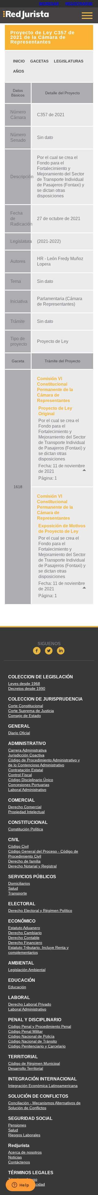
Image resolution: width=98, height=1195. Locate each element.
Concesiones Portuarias (28, 785)
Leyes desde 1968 (24, 683)
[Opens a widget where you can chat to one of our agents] (20, 1185)
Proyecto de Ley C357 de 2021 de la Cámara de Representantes (42, 37)
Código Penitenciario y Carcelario (37, 1046)
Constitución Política (25, 829)
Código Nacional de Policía (31, 1036)
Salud (13, 888)
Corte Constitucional (25, 706)
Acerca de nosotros (25, 1152)
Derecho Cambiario (25, 933)
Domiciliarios (19, 883)
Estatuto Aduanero (24, 928)
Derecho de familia (24, 861)
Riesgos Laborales (24, 1135)
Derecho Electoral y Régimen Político (40, 910)
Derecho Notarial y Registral (32, 866)
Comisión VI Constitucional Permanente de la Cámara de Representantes (55, 389)
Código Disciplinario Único (30, 780)
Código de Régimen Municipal (34, 1063)
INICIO (19, 61)
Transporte (17, 893)
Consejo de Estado (24, 715)
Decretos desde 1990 (26, 688)
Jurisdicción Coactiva (26, 755)
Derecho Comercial (24, 807)
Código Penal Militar (25, 1031)
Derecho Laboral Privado (29, 1004)
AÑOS (18, 71)
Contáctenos (19, 1162)
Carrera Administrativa (27, 750)
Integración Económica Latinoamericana (43, 1085)
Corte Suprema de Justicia (31, 711)
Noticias (15, 1157)
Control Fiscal (20, 775)
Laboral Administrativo (27, 789)
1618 (18, 487)
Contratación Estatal (25, 770)
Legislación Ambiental (26, 970)
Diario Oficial (19, 733)
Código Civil (18, 846)
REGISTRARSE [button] (79, 3)
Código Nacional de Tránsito (32, 1041)
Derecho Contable (23, 937)
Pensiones (17, 1125)
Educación (17, 987)
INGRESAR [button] (49, 3)
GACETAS (39, 61)
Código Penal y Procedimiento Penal (39, 1026)
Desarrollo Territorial (25, 1068)
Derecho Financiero (25, 942)
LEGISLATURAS (68, 61)
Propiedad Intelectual (26, 812)
